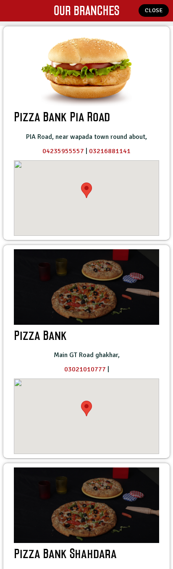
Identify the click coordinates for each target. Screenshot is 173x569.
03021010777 (85, 369)
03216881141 (110, 151)
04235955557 (63, 151)
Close (154, 10)
